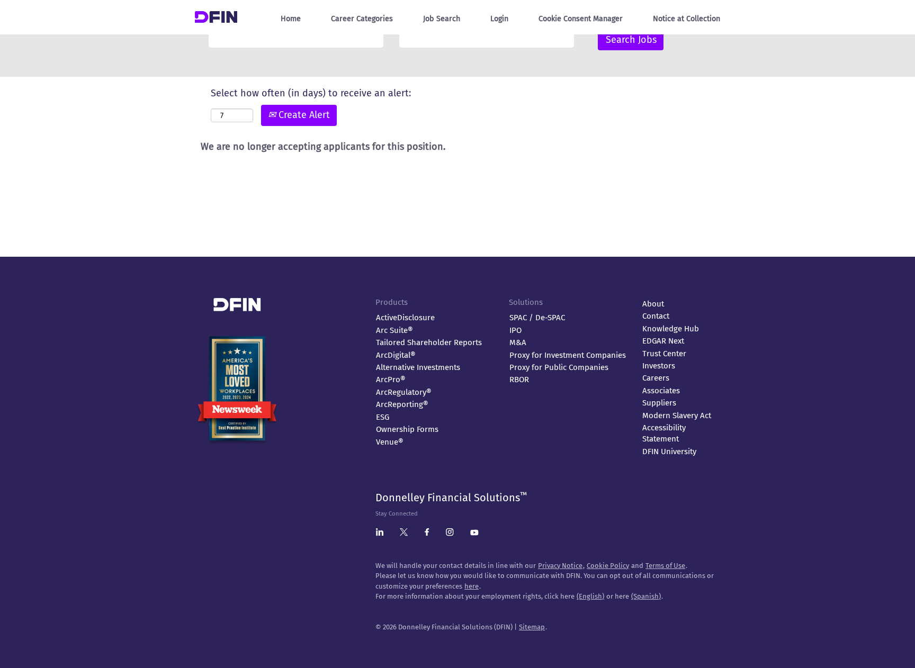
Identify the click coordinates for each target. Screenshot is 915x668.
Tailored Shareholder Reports (429, 342)
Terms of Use (665, 566)
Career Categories (362, 18)
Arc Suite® (394, 330)
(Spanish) (646, 596)
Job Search (441, 18)
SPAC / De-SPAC (537, 317)
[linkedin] (379, 534)
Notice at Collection (686, 18)
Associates (661, 390)
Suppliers (659, 403)
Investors (658, 366)
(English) (590, 596)
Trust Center (664, 353)
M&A (517, 342)
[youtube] (474, 533)
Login (499, 18)
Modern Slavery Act (676, 415)
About (653, 304)
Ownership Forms (407, 429)
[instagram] (449, 534)
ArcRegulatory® (404, 392)
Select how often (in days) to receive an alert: (311, 93)
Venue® (389, 442)
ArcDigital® (396, 355)
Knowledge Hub (670, 328)
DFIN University (669, 451)
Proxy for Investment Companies (567, 355)
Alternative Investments (418, 367)
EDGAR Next (663, 341)
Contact (655, 316)
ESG (382, 417)
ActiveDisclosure (405, 317)
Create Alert (303, 115)
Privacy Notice (560, 566)
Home (291, 18)
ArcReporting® (402, 404)
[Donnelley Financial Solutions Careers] (216, 14)
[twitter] (404, 534)
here (471, 586)
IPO (515, 330)
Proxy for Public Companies (558, 367)
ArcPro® (391, 379)
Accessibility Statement (664, 433)
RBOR (519, 379)
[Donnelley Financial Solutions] (280, 300)
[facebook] (427, 534)
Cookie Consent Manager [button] (581, 18)
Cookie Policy (608, 566)
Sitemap (532, 627)
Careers (655, 378)
